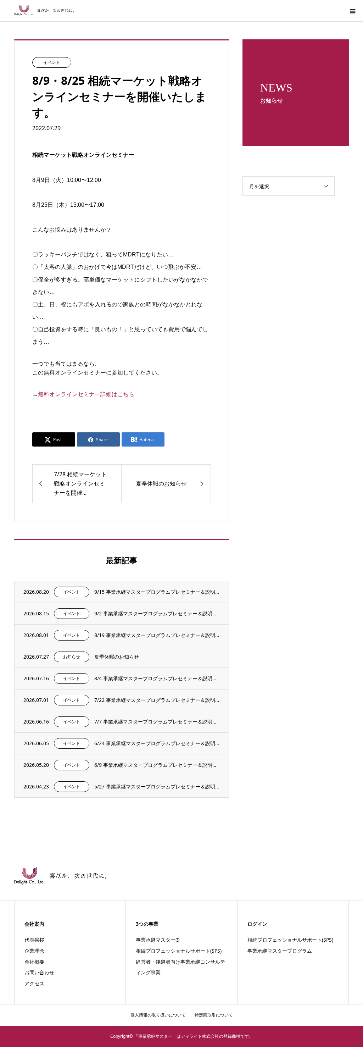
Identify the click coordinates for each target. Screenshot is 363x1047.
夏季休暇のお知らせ (116, 656)
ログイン (257, 923)
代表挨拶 (34, 939)
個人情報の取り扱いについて (158, 1015)
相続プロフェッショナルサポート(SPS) (179, 950)
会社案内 (34, 923)
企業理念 (34, 950)
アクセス (34, 983)
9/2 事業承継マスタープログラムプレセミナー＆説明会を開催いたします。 (157, 613)
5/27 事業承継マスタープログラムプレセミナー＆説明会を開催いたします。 (157, 786)
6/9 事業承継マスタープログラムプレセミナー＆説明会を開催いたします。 (157, 764)
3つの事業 (147, 923)
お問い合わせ (39, 972)
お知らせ (71, 657)
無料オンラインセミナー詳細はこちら (86, 394)
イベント (51, 62)
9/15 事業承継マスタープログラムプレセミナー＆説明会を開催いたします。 (157, 591)
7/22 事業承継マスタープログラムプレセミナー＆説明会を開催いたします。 (157, 700)
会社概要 (34, 961)
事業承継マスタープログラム (279, 950)
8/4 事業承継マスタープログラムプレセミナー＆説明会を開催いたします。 (157, 678)
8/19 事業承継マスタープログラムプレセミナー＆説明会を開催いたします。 (157, 635)
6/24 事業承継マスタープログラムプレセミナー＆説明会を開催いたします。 (157, 743)
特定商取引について (214, 1015)
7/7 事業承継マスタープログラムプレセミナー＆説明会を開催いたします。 (157, 721)
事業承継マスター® (158, 939)
